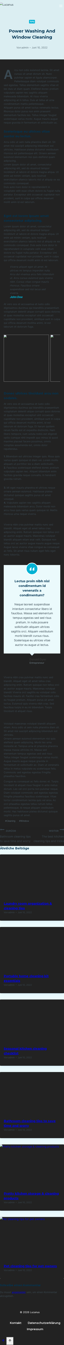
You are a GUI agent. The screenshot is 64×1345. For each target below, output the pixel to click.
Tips (32, 21)
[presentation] (32, 875)
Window (24, 821)
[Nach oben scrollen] (3, 1341)
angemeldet (19, 1292)
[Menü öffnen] (61, 6)
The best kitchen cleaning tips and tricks (49, 836)
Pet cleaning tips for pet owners (30, 1266)
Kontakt (15, 1323)
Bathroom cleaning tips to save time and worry (15, 836)
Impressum (35, 1329)
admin (25, 47)
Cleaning (10, 821)
